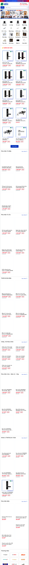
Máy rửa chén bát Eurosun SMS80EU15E (7, 333)
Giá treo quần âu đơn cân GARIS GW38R (7, 231)
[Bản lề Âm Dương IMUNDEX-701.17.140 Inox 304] (21, 428)
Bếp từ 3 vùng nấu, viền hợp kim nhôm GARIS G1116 (6, 314)
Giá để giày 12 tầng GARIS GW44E (20, 250)
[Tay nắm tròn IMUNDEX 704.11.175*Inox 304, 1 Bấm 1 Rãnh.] (8, 127)
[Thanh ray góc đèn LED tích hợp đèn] (21, 554)
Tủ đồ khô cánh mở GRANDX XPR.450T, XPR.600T (6, 167)
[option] (14, 14)
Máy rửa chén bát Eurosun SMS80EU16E (21, 314)
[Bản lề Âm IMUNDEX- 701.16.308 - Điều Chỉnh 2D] (8, 408)
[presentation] (3, 32)
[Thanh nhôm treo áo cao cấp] (8, 535)
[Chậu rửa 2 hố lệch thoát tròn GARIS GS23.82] (21, 345)
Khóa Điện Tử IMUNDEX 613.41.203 (7, 101)
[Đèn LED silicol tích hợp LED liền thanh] (8, 554)
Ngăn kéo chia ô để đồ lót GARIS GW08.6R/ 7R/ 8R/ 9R (21, 231)
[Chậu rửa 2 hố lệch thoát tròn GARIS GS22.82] (8, 364)
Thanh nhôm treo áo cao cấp (7, 548)
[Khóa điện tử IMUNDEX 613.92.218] (21, 51)
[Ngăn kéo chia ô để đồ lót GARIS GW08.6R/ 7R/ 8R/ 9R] (21, 218)
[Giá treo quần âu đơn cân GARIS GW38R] (8, 218)
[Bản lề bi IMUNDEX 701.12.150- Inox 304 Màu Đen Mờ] (8, 428)
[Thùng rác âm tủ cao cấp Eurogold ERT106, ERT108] (8, 174)
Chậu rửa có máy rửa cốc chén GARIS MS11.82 (7, 397)
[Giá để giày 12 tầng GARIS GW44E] (21, 237)
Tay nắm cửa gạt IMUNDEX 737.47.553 (21, 504)
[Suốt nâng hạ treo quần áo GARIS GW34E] (8, 257)
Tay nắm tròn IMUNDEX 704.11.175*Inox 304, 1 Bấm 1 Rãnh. (7, 139)
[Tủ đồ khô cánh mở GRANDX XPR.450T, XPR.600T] (8, 154)
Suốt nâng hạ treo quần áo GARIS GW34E (7, 270)
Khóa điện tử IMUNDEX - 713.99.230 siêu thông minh (7, 120)
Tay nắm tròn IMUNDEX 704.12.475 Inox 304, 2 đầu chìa (21, 485)
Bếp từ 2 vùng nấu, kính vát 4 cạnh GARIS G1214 (21, 294)
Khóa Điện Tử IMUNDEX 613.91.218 (7, 82)
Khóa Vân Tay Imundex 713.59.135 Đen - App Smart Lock (7, 63)
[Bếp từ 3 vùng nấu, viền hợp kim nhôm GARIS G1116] (8, 301)
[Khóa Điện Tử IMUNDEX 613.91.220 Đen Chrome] (21, 89)
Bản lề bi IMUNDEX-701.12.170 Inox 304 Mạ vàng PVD (7, 460)
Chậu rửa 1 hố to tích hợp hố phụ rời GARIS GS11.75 (7, 358)
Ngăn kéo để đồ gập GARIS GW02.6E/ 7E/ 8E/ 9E (7, 250)
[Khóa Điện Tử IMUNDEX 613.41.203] (8, 89)
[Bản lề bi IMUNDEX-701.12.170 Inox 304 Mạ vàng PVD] (8, 448)
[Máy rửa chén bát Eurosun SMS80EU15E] (8, 320)
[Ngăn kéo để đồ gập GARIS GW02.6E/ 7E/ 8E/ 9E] (8, 237)
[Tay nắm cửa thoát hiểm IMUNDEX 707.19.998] (8, 472)
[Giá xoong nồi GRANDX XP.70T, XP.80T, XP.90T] (21, 154)
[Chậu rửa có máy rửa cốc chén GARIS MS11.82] (8, 384)
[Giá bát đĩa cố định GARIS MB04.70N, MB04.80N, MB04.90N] (8, 193)
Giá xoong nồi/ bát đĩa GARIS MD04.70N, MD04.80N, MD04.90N (21, 187)
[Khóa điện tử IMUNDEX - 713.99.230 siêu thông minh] (8, 108)
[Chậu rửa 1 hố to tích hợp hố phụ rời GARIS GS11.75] (8, 345)
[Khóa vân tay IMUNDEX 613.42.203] (21, 70)
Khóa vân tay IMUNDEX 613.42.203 (21, 82)
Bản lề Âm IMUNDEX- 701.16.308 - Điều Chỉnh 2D (7, 421)
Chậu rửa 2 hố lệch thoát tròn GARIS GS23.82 (20, 358)
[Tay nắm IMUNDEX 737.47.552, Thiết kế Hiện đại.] (8, 491)
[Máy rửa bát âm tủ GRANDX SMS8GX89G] (8, 281)
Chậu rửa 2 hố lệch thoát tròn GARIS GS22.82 (6, 377)
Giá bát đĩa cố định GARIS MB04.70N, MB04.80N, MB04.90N (7, 206)
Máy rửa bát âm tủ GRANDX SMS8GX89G (7, 294)
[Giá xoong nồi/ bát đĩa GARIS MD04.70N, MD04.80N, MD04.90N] (21, 174)
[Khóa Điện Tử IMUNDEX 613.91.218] (8, 70)
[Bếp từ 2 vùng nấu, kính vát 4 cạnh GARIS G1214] (21, 281)
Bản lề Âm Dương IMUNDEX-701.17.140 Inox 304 (21, 441)
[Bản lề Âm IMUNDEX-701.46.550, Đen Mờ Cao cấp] (21, 408)
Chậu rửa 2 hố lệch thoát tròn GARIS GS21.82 (20, 377)
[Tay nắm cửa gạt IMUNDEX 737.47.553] (21, 491)
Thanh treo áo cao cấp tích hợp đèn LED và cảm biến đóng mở (21, 548)
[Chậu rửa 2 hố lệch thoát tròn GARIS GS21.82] (21, 364)
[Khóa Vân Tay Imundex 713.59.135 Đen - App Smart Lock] (8, 51)
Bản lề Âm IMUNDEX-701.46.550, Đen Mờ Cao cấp (21, 421)
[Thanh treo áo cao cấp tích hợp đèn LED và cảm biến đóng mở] (21, 535)
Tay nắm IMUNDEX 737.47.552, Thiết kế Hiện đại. (6, 504)
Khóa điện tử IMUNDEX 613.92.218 (21, 63)
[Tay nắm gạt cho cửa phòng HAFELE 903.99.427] (21, 127)
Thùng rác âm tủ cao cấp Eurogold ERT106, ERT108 (7, 187)
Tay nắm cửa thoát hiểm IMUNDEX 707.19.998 (6, 485)
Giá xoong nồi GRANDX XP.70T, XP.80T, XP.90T (20, 167)
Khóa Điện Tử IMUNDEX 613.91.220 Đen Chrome (21, 101)
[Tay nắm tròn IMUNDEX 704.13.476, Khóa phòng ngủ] (21, 108)
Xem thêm (14, 146)
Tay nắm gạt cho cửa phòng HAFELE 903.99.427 (21, 139)
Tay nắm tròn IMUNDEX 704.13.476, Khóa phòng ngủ (21, 120)
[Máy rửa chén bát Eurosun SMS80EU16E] (21, 301)
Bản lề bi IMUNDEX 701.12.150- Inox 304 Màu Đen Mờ (7, 441)
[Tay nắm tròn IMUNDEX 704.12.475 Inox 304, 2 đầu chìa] (21, 472)
